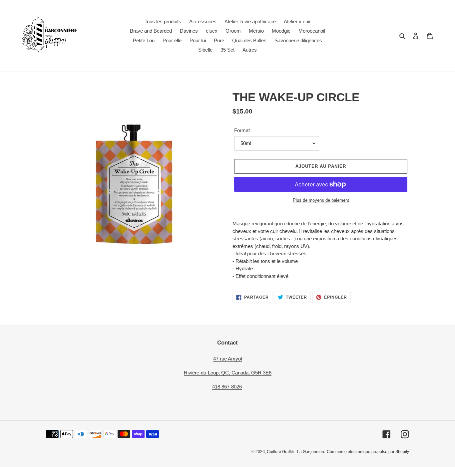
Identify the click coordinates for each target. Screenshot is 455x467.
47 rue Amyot (227, 358)
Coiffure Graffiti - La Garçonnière (296, 451)
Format (242, 130)
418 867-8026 (227, 386)
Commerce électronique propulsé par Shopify (368, 451)
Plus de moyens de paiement (321, 200)
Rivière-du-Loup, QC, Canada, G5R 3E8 (227, 372)
